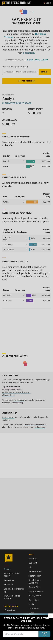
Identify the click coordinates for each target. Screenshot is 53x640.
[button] (26, 320)
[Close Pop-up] (50, 615)
